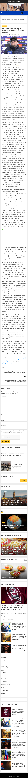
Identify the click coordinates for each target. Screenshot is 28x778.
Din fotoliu (4, 543)
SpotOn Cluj (5, 496)
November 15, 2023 (13, 528)
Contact (3, 693)
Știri (3, 602)
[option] (14, 498)
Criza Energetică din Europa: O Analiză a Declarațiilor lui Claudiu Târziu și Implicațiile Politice (19, 626)
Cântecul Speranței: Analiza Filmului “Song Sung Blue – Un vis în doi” (19, 764)
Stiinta (4, 672)
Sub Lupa (5, 690)
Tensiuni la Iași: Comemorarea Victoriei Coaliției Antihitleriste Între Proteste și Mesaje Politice (18, 754)
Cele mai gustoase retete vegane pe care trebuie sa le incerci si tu (13, 574)
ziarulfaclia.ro (6, 364)
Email (3, 420)
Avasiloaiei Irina (5, 611)
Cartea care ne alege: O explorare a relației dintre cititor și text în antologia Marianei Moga (19, 637)
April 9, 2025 (11, 34)
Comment (4, 396)
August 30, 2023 (13, 553)
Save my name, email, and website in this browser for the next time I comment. (13, 432)
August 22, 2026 (13, 611)
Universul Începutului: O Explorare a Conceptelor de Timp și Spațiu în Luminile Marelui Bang (19, 648)
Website (3, 425)
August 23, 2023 (13, 577)
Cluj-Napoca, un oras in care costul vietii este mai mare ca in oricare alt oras (13, 501)
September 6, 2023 (13, 504)
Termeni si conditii (5, 775)
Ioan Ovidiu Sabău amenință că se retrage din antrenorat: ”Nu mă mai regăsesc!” (14, 360)
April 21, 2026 (4, 457)
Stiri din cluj (4, 26)
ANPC (14, 776)
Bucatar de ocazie (6, 569)
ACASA (3, 660)
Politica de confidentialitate (15, 775)
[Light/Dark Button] (22, 13)
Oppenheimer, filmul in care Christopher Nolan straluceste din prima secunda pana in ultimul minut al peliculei (13, 548)
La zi (2, 670)
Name (3, 415)
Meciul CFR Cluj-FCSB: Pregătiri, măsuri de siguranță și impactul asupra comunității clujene (12, 607)
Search (23, 480)
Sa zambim (5, 681)
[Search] (25, 13)
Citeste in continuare (7, 619)
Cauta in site (7, 476)
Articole (3, 664)
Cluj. (17, 65)
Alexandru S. (5, 504)
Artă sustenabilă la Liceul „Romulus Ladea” (19, 465)
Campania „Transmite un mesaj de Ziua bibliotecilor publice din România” (12, 454)
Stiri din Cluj (5, 34)
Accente (4, 522)
